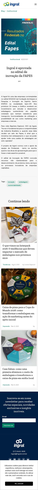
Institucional (12, 11)
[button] (35, 4)
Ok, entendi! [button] (19, 483)
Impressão (6, 326)
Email (4, 417)
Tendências (6, 265)
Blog (3, 11)
